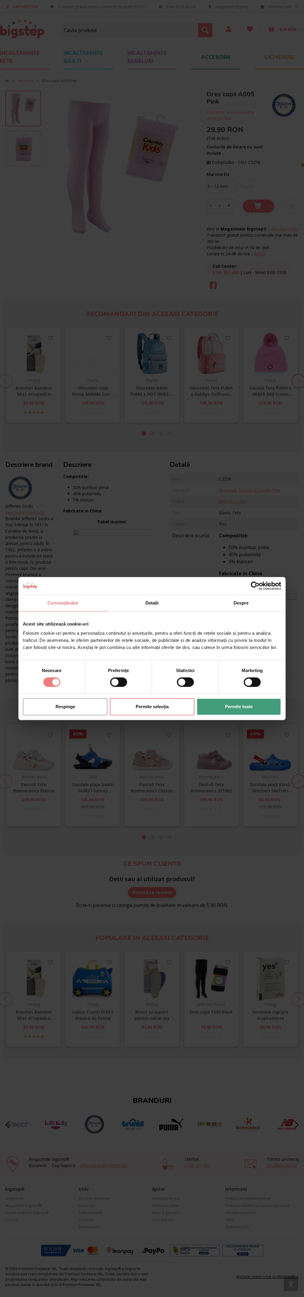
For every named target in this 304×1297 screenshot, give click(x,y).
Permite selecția (152, 706)
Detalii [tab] (152, 602)
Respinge (65, 706)
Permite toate (239, 706)
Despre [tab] (241, 602)
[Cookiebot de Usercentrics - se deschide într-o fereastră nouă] (255, 585)
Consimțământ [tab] (63, 602)
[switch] (118, 682)
